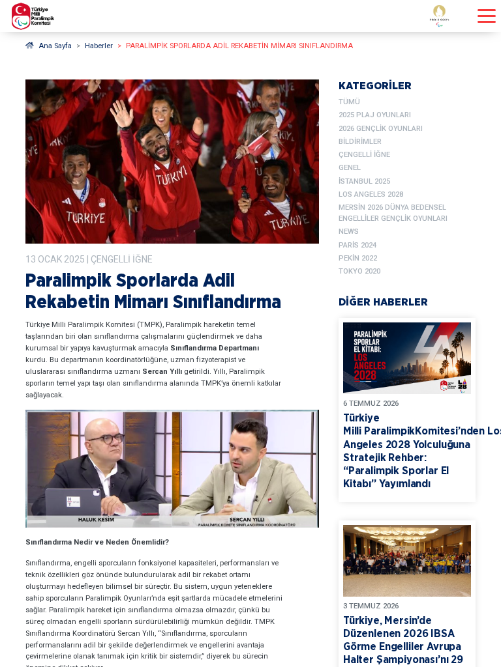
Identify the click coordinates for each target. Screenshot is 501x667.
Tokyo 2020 (359, 271)
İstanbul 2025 (364, 181)
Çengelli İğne (364, 154)
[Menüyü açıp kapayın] (486, 15)
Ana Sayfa (55, 46)
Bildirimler (360, 141)
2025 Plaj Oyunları (375, 115)
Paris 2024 (357, 245)
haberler (99, 46)
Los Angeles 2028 (371, 194)
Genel (350, 167)
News (349, 231)
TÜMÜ (349, 102)
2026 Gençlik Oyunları (381, 128)
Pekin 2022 (358, 258)
